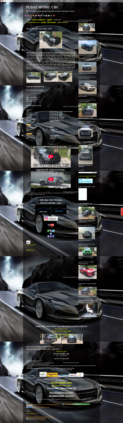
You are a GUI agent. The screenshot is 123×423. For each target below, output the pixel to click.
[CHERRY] (83, 193)
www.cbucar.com (41, 418)
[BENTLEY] (83, 191)
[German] (31, 15)
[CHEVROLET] (83, 192)
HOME (28, 19)
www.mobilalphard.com (32, 413)
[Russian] (41, 15)
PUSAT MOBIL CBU (42, 7)
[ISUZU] (83, 199)
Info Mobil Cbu (30, 417)
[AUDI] (83, 188)
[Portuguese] (44, 15)
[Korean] (49, 15)
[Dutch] (39, 15)
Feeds (52, 417)
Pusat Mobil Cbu (46, 417)
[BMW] (83, 190)
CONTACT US (57, 19)
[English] (26, 15)
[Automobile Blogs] (29, 407)
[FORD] (83, 196)
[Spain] (34, 15)
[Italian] (36, 15)
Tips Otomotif (37, 417)
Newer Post (30, 250)
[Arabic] (52, 15)
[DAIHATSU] (83, 194)
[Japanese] (46, 15)
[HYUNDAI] (83, 198)
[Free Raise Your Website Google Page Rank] (29, 405)
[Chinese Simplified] (54, 15)
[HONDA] (83, 197)
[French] (28, 15)
